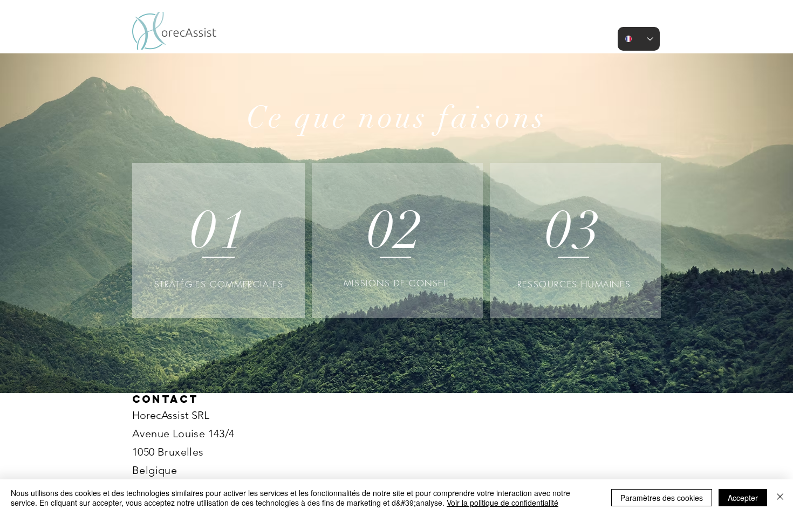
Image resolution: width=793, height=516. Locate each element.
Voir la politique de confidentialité (502, 502)
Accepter (743, 497)
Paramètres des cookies (661, 497)
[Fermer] (780, 497)
